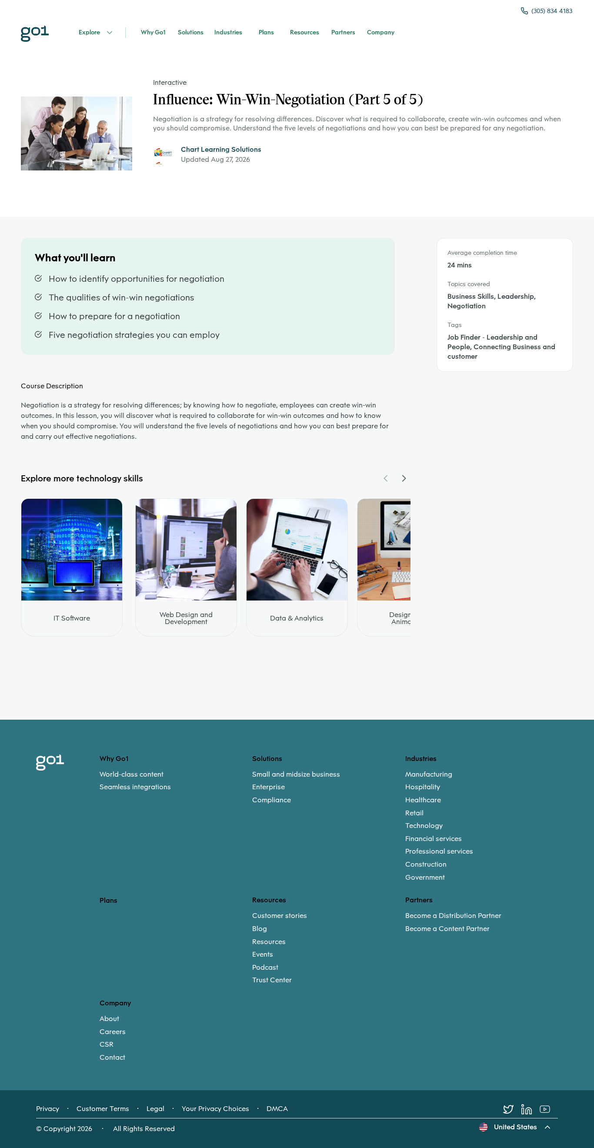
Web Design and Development (186, 618)
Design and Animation (407, 618)
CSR (106, 1044)
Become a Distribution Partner (453, 916)
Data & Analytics (297, 618)
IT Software (71, 618)
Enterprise (268, 787)
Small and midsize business (296, 774)
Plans (108, 900)
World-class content (132, 774)
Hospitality (422, 787)
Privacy (47, 1109)
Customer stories (279, 916)
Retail (414, 813)
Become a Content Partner (447, 929)
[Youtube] (549, 1109)
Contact (112, 1057)
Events (262, 954)
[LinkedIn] (530, 1109)
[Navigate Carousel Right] (403, 478)
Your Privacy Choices (215, 1109)
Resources (269, 942)
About (109, 1019)
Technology (424, 826)
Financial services (433, 839)
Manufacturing (428, 774)
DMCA (277, 1109)
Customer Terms (103, 1109)
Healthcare (423, 800)
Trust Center (272, 980)
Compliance (271, 800)
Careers (113, 1032)
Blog (259, 929)
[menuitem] (176, 781)
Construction (426, 864)
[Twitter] (512, 1109)
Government (425, 877)
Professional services (439, 851)
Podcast (265, 967)
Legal (155, 1109)
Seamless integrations (135, 787)
